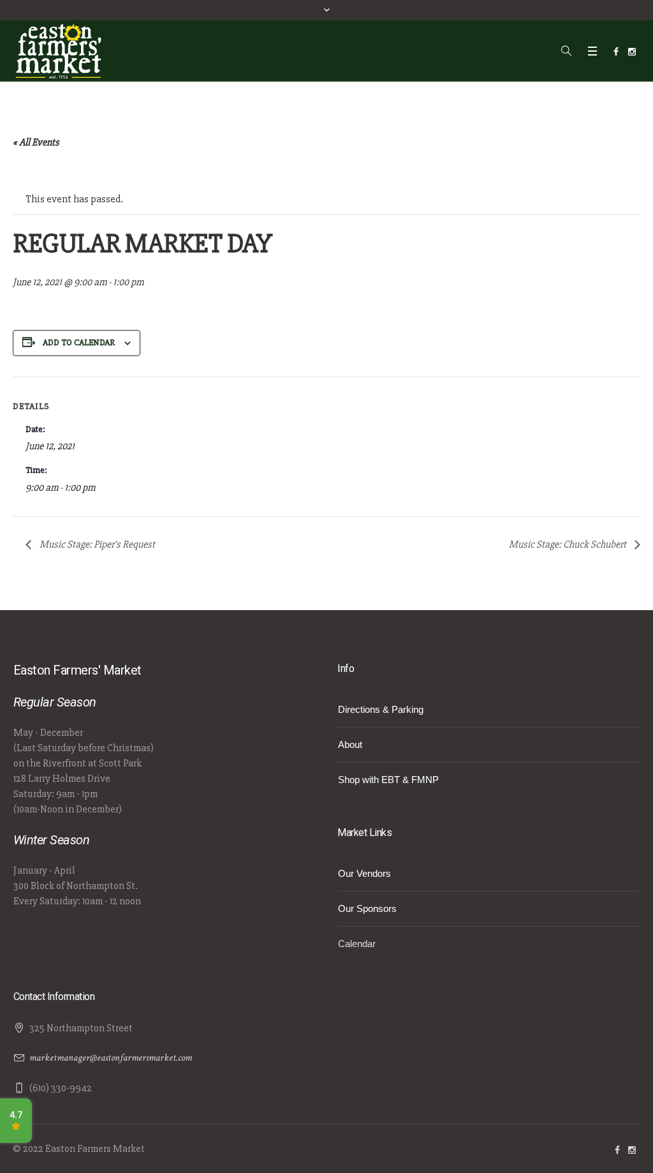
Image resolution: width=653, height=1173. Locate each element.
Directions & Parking (380, 709)
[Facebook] (616, 51)
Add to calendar (79, 342)
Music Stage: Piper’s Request (96, 544)
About (350, 744)
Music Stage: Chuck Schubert (568, 544)
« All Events (36, 142)
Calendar (357, 943)
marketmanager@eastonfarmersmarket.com (110, 1058)
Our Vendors (364, 873)
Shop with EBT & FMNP (388, 779)
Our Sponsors (367, 908)
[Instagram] (632, 51)
